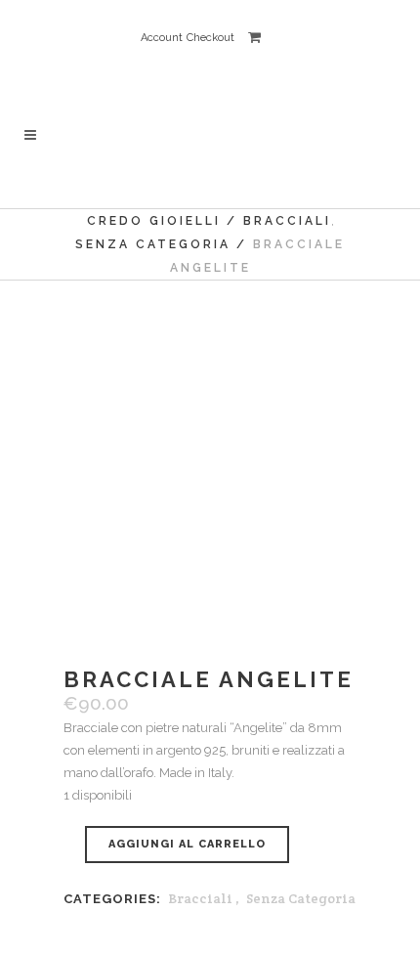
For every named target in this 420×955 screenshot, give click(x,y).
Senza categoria (153, 244)
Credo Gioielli (154, 221)
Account (162, 37)
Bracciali (200, 898)
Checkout (210, 37)
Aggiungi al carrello (187, 844)
